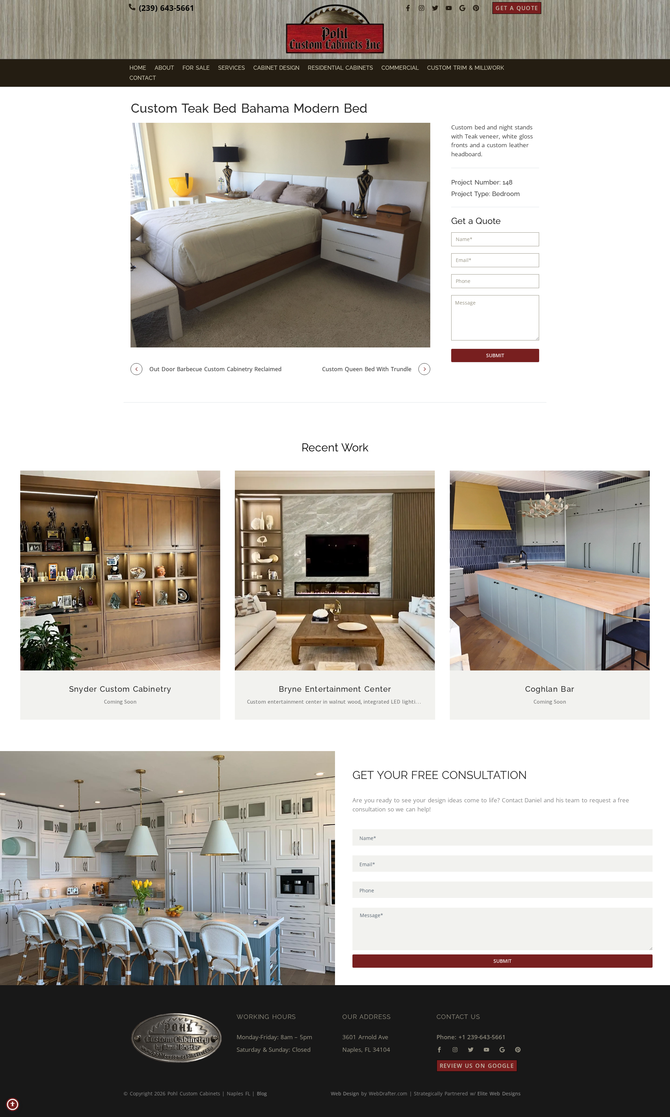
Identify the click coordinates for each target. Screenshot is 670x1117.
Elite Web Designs (498, 1093)
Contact (142, 78)
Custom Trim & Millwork (465, 68)
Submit (495, 355)
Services (231, 68)
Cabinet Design (276, 68)
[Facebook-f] (408, 8)
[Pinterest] (476, 8)
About (164, 68)
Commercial (400, 68)
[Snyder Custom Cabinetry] (120, 570)
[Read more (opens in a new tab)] (161, 8)
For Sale (196, 68)
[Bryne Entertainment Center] (335, 570)
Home (137, 68)
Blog (262, 1093)
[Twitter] (435, 8)
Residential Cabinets (340, 68)
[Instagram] (421, 8)
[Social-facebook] (439, 1049)
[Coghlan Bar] (550, 570)
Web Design (345, 1093)
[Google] (462, 8)
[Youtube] (449, 8)
